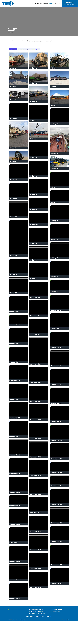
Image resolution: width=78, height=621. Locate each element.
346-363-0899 (56, 610)
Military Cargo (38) (35, 49)
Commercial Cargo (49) (24, 49)
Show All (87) (14, 49)
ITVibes (68, 619)
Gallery (51, 3)
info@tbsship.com (55, 611)
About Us (39, 3)
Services (46, 3)
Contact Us (57, 3)
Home (34, 3)
